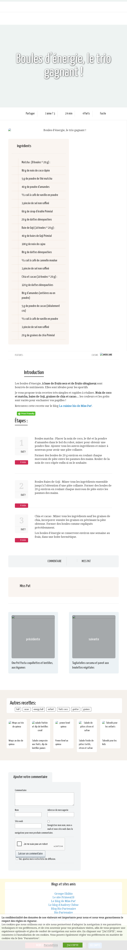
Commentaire (54, 561)
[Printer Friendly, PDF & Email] (26, 413)
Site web (19, 821)
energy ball (38, 709)
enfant (51, 709)
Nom (17, 810)
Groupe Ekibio (63, 893)
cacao (26, 709)
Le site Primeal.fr (64, 897)
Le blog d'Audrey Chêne (63, 904)
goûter (76, 709)
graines (86, 709)
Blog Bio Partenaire (63, 908)
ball (18, 709)
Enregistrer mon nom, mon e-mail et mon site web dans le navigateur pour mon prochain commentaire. (44, 829)
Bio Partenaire (63, 912)
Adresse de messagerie (57, 810)
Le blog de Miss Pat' (63, 901)
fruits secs (63, 709)
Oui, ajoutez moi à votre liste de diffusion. (37, 859)
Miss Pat (86, 561)
